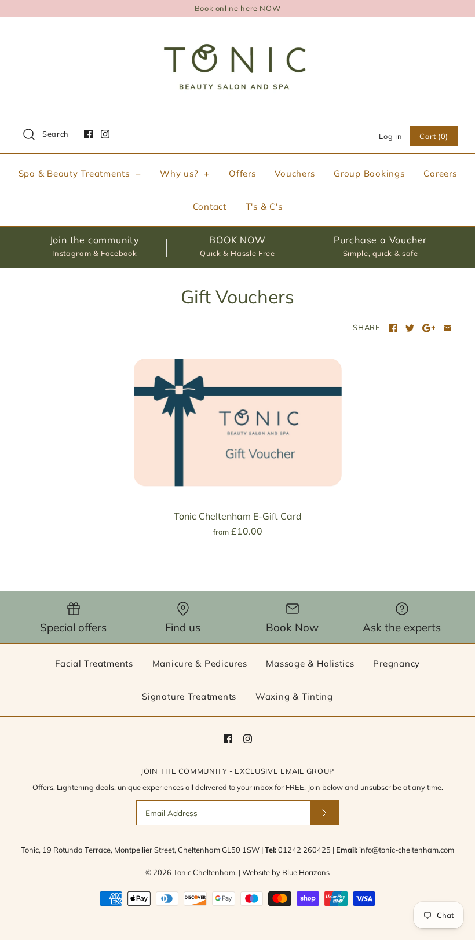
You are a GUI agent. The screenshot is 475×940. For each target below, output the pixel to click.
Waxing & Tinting (294, 696)
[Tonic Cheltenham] (237, 36)
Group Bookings (369, 173)
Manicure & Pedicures (199, 663)
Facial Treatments (94, 663)
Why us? (185, 173)
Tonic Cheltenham (204, 872)
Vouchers (295, 173)
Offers (242, 173)
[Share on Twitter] (409, 328)
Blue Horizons (306, 872)
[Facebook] (88, 134)
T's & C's (264, 206)
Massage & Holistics (310, 663)
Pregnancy (396, 663)
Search (55, 133)
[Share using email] (447, 328)
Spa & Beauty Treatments (80, 173)
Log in (390, 136)
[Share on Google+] (429, 328)
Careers (439, 173)
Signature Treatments (189, 696)
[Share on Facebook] (393, 328)
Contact (209, 206)
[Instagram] (105, 134)
